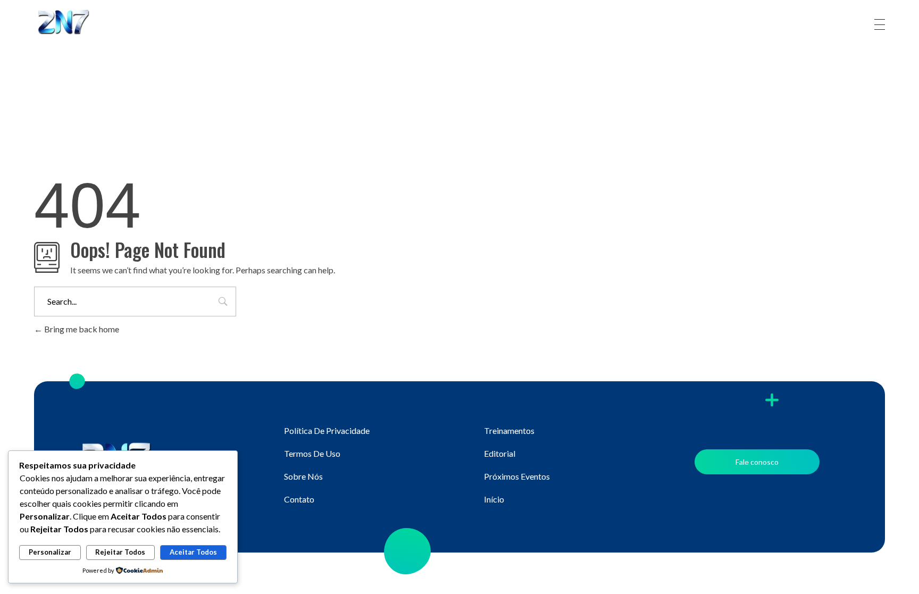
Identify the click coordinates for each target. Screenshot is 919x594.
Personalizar (50, 552)
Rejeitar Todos (120, 552)
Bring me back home (81, 329)
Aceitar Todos (193, 552)
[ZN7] (74, 23)
